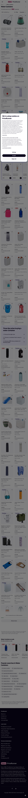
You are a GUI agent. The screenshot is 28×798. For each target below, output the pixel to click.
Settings (14, 152)
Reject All (14, 159)
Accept (14, 155)
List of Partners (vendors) (6, 147)
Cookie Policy (4, 135)
